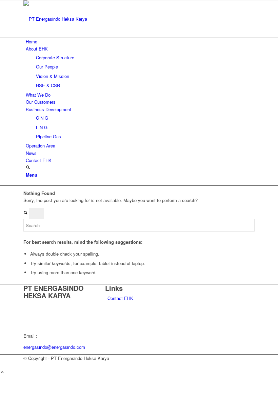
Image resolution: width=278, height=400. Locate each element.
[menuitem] (140, 41)
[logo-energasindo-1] (74, 19)
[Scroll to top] (2, 372)
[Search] (28, 167)
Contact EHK (120, 298)
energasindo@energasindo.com (54, 347)
